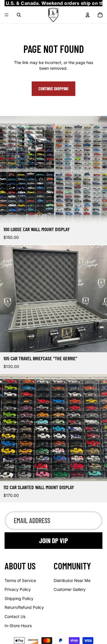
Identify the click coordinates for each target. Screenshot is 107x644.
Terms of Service (20, 580)
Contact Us (15, 616)
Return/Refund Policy (24, 607)
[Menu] (6, 15)
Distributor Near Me (72, 580)
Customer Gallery (70, 589)
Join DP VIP (53, 540)
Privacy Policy (18, 589)
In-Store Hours (18, 625)
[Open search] (19, 15)
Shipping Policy (19, 598)
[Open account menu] (87, 15)
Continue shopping (53, 88)
